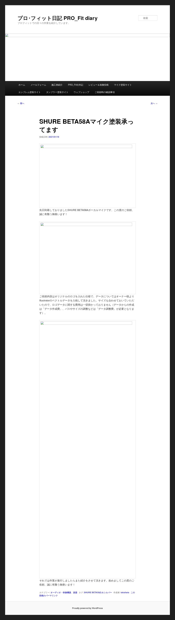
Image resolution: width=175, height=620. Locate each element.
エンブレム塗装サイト (29, 92)
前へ (21, 103)
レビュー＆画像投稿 (99, 84)
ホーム (21, 84)
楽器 (75, 592)
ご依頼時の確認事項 (105, 92)
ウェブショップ (81, 92)
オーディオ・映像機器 (61, 592)
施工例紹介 (57, 84)
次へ (154, 103)
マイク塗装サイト (123, 84)
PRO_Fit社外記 (75, 84)
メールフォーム (38, 84)
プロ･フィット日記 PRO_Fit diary (58, 17)
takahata (125, 592)
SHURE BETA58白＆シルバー (98, 592)
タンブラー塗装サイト (57, 92)
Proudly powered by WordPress (87, 608)
